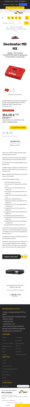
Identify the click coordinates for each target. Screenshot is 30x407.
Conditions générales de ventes (10, 369)
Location (23, 4)
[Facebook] (8, 17)
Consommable (19, 337)
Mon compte (5, 386)
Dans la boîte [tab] (15, 145)
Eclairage (4, 354)
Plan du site (5, 371)
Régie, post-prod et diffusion (7, 347)
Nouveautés (22, 1)
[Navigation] (27, 18)
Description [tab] (15, 141)
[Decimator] (15, 37)
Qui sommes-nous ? (9, 1)
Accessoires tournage (7, 343)
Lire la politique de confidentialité (8, 400)
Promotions (5, 4)
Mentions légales (6, 374)
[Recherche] (26, 23)
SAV (17, 4)
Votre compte (7, 382)
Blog (16, 1)
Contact (12, 4)
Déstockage (18, 351)
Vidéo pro (4, 337)
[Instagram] (16, 17)
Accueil (4, 360)
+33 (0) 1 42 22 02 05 (8, 321)
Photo (3, 340)
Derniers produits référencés (20, 344)
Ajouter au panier (19, 127)
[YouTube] (12, 17)
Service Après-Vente (7, 366)
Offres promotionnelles (21, 354)
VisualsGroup (5, 380)
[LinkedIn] (19, 17)
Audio (3, 351)
